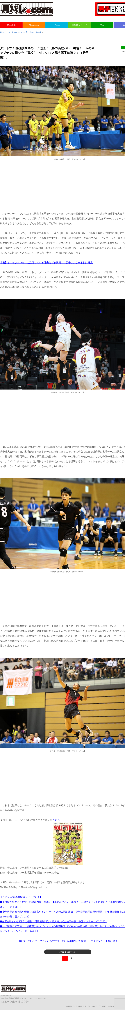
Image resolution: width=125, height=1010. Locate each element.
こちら (56, 820)
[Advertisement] (67, 186)
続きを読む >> (67, 951)
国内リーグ (34, 25)
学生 (102, 25)
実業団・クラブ (79, 25)
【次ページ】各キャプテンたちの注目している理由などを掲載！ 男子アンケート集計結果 (68, 940)
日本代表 (11, 25)
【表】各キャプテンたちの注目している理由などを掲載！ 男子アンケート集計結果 (46, 262)
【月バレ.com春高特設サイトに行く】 (21, 896)
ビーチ (57, 25)
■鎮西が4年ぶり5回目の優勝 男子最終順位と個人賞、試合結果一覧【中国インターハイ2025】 (53, 921)
